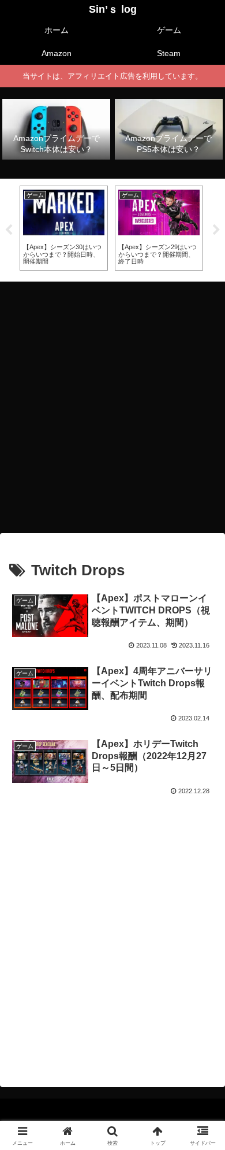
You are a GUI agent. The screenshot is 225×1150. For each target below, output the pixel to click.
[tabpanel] (64, 228)
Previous (8, 230)
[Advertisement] (112, 403)
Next (216, 230)
